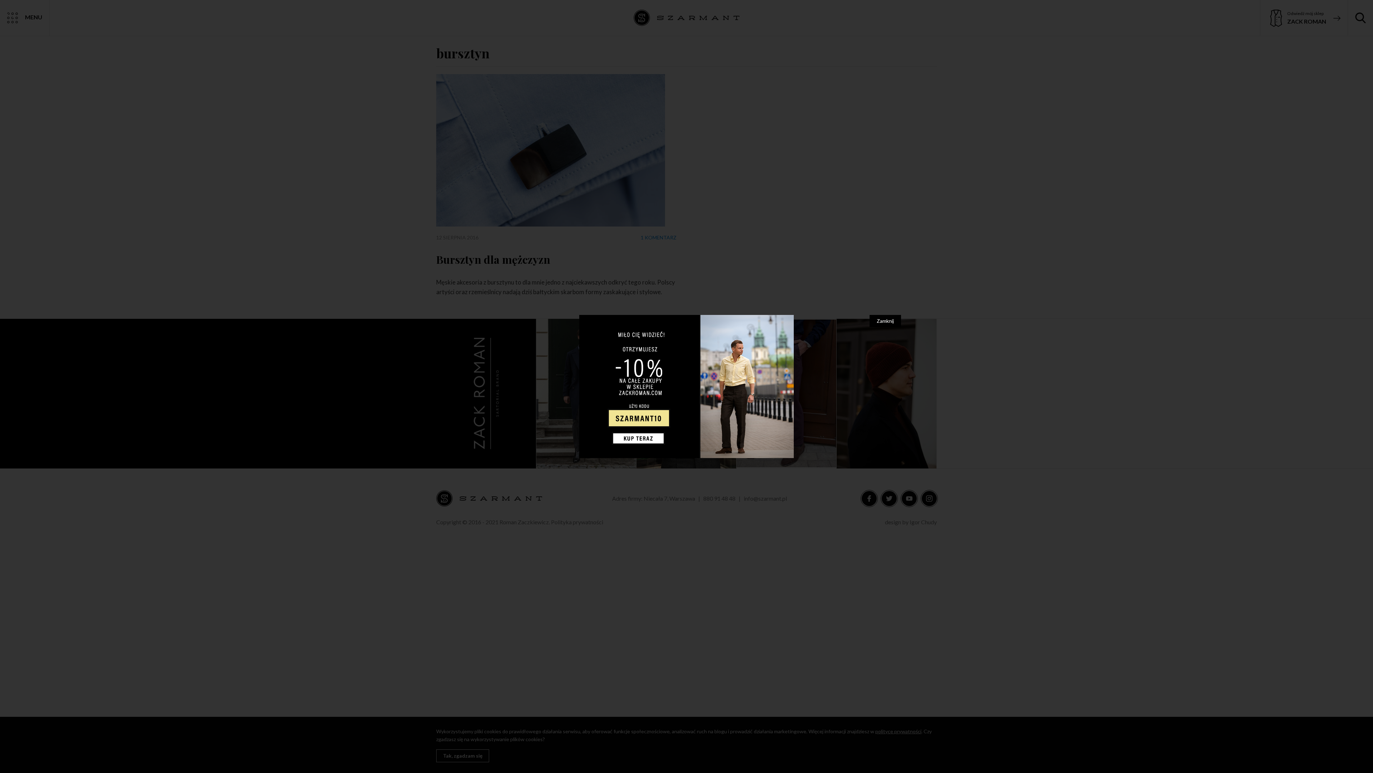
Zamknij (885, 321)
